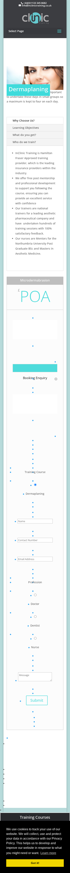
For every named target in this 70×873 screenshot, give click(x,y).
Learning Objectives (26, 128)
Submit (36, 700)
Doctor (35, 604)
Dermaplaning (35, 493)
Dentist (35, 625)
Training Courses (35, 817)
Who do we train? (24, 142)
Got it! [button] (35, 862)
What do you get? (24, 135)
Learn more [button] (48, 853)
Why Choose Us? (23, 120)
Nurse (35, 647)
